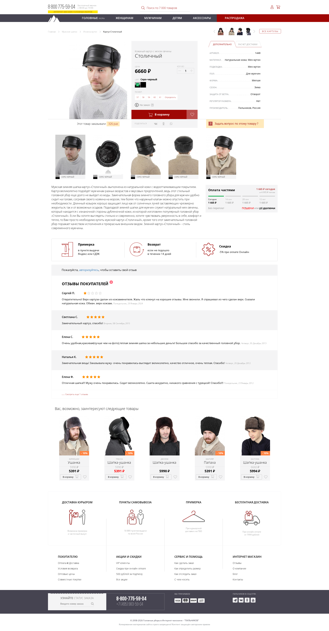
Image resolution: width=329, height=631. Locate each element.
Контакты (238, 579)
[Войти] (272, 7)
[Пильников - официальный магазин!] (55, 17)
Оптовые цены (66, 574)
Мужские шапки (69, 31)
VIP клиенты (123, 563)
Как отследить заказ (185, 574)
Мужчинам (153, 18)
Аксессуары (202, 18)
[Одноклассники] (163, 123)
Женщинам (124, 18)
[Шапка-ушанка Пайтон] (247, 33)
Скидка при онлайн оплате (131, 568)
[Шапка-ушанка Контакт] (238, 33)
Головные (93, 18)
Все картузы (270, 31)
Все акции (121, 579)
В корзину (161, 114)
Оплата (62, 563)
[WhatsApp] (171, 123)
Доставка (74, 563)
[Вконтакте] (155, 123)
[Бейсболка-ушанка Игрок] (230, 33)
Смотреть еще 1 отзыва (76, 394)
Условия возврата (68, 568)
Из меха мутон (90, 31)
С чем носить (182, 579)
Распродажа (234, 18)
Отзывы (237, 563)
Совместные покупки (69, 579)
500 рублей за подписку (129, 574)
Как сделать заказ (184, 563)
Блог (235, 574)
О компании (239, 568)
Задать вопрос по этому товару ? (236, 123)
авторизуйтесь (89, 270)
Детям (177, 18)
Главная (52, 31)
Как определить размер (187, 568)
